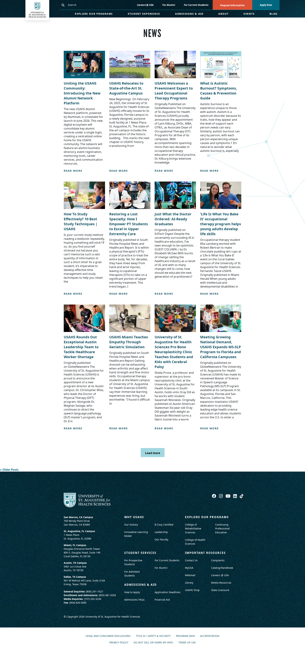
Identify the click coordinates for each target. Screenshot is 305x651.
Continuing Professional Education (222, 528)
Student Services (140, 553)
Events (249, 13)
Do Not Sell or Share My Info (153, 642)
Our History (131, 524)
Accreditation (209, 636)
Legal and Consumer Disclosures (108, 636)
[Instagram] (221, 496)
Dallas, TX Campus (75, 576)
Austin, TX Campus (75, 562)
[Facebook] (214, 496)
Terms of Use (187, 642)
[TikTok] (241, 496)
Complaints (218, 560)
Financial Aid (162, 599)
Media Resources (221, 582)
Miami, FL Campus (75, 545)
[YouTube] (228, 496)
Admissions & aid (140, 585)
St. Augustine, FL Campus (79, 531)
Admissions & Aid (189, 13)
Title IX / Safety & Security (153, 636)
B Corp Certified (164, 524)
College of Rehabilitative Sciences (193, 528)
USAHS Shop (192, 590)
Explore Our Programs (94, 13)
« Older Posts (9, 470)
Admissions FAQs (134, 599)
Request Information (232, 5)
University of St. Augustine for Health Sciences (112, 616)
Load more (152, 453)
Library (189, 582)
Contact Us (191, 560)
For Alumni (168, 5)
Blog (273, 13)
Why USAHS (134, 517)
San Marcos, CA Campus (78, 517)
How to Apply (132, 592)
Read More (73, 170)
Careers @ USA (145, 5)
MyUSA (189, 567)
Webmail (190, 575)
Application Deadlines (168, 592)
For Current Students (196, 5)
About (223, 13)
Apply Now (266, 5)
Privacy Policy (118, 642)
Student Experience (144, 13)
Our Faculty (161, 539)
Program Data (185, 636)
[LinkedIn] (235, 496)
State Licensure (220, 590)
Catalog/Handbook (222, 567)
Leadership (161, 532)
